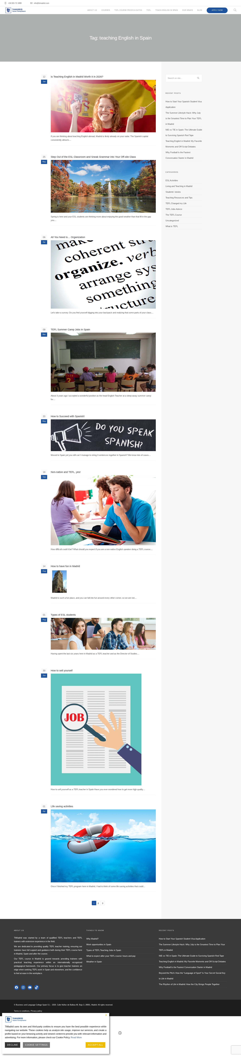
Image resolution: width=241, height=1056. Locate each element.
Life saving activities (62, 806)
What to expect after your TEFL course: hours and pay (111, 956)
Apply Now (217, 10)
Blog (199, 10)
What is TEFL (172, 226)
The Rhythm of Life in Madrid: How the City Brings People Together (189, 984)
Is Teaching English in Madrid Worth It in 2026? (77, 76)
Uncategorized (172, 220)
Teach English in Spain (166, 10)
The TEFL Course (174, 215)
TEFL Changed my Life (176, 203)
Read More (76, 1037)
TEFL (148, 10)
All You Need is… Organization (68, 237)
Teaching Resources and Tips (179, 197)
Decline (12, 1045)
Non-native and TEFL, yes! (66, 472)
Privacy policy (36, 1011)
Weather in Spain (94, 961)
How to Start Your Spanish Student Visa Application (182, 939)
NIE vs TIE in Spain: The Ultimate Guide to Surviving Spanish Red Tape (191, 956)
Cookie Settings (36, 1045)
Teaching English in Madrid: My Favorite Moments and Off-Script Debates (192, 961)
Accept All (95, 1045)
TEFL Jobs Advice (174, 209)
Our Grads (187, 10)
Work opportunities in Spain (98, 944)
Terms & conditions (22, 1011)
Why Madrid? (92, 939)
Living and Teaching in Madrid (179, 186)
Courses (105, 10)
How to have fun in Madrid (65, 566)
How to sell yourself (62, 670)
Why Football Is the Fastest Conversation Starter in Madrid (185, 967)
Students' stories (173, 192)
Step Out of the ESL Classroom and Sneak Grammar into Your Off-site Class (93, 156)
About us (92, 10)
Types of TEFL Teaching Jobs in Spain (103, 950)
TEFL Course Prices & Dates (128, 10)
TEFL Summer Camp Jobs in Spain (70, 329)
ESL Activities (172, 180)
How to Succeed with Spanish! (68, 416)
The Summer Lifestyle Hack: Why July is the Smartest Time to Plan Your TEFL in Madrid (183, 118)
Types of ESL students (63, 614)
